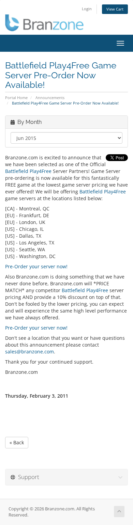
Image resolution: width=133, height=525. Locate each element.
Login (87, 8)
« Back (17, 442)
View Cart (114, 9)
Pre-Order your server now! (36, 266)
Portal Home (16, 97)
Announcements (49, 97)
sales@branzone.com (29, 351)
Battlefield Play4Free (28, 171)
